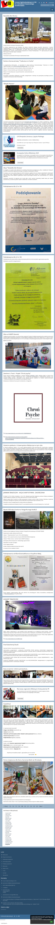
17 (16, 806)
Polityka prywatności (7, 863)
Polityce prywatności (47, 919)
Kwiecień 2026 (8, 818)
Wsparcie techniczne (7, 857)
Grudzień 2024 (8, 839)
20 (25, 806)
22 (31, 806)
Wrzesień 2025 (8, 827)
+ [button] (15, 916)
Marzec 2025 (8, 835)
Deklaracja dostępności (8, 859)
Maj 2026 (7, 817)
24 (36, 806)
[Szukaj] (53, 5)
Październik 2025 (8, 826)
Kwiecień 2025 (8, 834)
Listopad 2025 (8, 824)
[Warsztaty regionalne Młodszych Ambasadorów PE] (9, 694)
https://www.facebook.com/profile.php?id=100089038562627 (18, 433)
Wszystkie (7, 844)
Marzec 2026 (8, 819)
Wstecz (6, 806)
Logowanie (51, 2)
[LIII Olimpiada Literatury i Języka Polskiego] (9, 141)
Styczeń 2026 (8, 822)
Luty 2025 (7, 836)
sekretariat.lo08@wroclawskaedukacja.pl (11, 883)
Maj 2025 (7, 832)
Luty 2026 (7, 821)
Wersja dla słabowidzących (7, 916)
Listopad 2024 (8, 840)
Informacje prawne (7, 861)
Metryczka (5, 866)
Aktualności (5, 875)
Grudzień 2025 (8, 823)
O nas (4, 870)
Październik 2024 (8, 841)
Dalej (40, 806)
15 (10, 806)
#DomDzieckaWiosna (9, 593)
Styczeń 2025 (8, 837)
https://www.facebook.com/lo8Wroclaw (13, 638)
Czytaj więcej (20, 148)
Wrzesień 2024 (8, 843)
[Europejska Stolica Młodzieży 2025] (9, 158)
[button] (43, 3)
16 (13, 806)
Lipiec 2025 (7, 830)
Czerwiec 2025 (8, 831)
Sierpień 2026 (8, 813)
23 (34, 806)
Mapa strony (5, 868)
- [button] (17, 916)
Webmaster (5, 854)
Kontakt (4, 873)
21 (28, 806)
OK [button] (51, 921)
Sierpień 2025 (8, 828)
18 (19, 806)
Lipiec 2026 (7, 814)
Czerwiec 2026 (8, 815)
